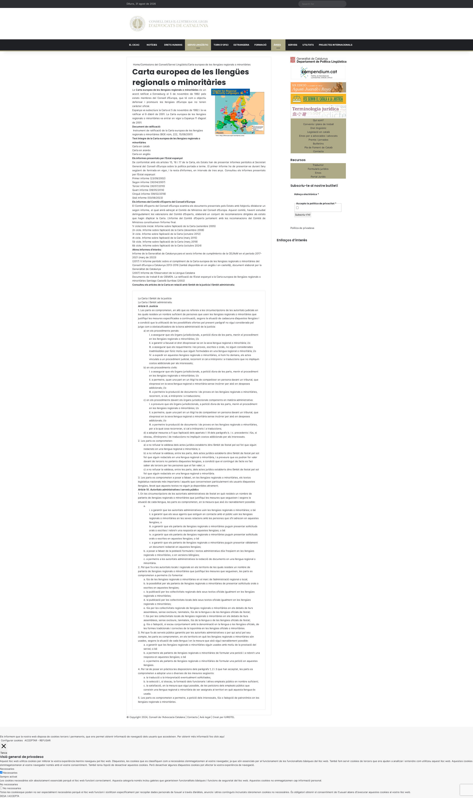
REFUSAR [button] (45, 740)
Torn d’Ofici (221, 44)
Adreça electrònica (306, 194)
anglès (212, 265)
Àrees (277, 44)
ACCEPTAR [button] (31, 740)
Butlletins (318, 143)
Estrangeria (241, 44)
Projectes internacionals (335, 44)
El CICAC (134, 44)
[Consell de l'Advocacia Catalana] (169, 23)
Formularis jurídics (318, 168)
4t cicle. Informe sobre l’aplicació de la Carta (157, 237)
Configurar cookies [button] (12, 740)
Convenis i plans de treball (318, 124)
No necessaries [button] (9, 784)
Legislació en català (318, 131)
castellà (225, 265)
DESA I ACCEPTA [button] (9, 795)
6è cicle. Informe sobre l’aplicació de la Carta (157, 245)
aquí (222, 736)
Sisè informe (139, 197)
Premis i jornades (318, 139)
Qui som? (318, 120)
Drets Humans (173, 44)
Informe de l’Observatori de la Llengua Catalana (168, 272)
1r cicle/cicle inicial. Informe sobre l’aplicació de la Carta (163, 226)
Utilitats (308, 44)
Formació (260, 44)
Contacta (318, 151)
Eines (318, 172)
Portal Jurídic (318, 176)
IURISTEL (229, 717)
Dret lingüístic (318, 128)
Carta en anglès (141, 154)
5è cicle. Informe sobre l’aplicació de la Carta (157, 241)
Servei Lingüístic (198, 44)
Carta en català (140, 146)
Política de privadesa (302, 227)
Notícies (152, 44)
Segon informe (140, 182)
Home (136, 64)
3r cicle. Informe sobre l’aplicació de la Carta (157, 233)
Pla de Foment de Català (318, 147)
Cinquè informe (141, 193)
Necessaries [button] (7, 768)
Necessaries (10, 772)
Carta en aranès (141, 150)
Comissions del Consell (154, 64)
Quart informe (140, 189)
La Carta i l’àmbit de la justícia (154, 298)
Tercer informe (140, 186)
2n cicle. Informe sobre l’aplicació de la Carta (157, 230)
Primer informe (140, 178)
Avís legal (205, 717)
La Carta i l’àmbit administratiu (155, 302)
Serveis (292, 44)
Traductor (318, 164)
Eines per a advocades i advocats (318, 135)
